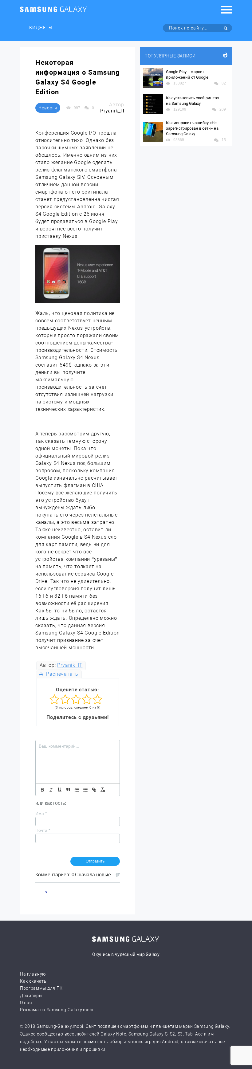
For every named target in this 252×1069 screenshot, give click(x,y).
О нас (26, 1002)
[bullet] (85, 789)
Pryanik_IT (69, 665)
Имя (41, 813)
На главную (33, 974)
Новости (47, 107)
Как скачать (33, 981)
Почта (42, 830)
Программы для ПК (41, 988)
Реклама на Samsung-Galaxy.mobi (56, 1010)
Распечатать (61, 674)
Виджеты (41, 27)
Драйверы (31, 995)
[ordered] (77, 789)
